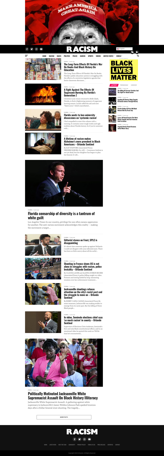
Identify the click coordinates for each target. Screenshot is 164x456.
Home (44, 56)
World (118, 56)
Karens (82, 56)
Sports (90, 56)
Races (59, 56)
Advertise (110, 445)
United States (108, 56)
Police (75, 56)
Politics (67, 56)
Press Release (101, 445)
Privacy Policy (81, 445)
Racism (51, 56)
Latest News (52, 445)
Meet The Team (62, 445)
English (122, 48)
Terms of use (91, 445)
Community (72, 445)
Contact (117, 445)
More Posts (64, 417)
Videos (98, 56)
